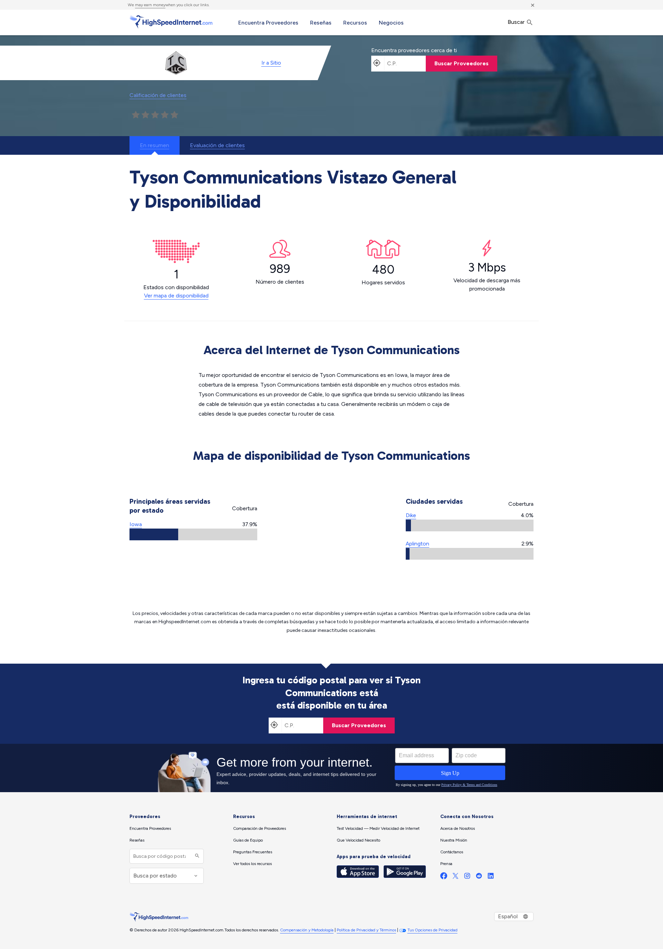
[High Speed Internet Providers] (170, 22)
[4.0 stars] (165, 115)
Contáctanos (451, 852)
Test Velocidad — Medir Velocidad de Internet (378, 828)
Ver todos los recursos (252, 863)
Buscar (517, 22)
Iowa (135, 524)
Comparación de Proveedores (259, 828)
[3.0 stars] (155, 115)
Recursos (355, 22)
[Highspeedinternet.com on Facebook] (443, 877)
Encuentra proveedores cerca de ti (414, 50)
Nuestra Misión (453, 840)
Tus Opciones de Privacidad (432, 930)
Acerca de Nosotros (457, 828)
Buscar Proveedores (461, 63)
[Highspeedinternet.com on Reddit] (478, 877)
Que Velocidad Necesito (358, 840)
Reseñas (321, 22)
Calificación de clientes (157, 95)
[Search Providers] (196, 856)
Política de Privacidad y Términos (366, 930)
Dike (411, 515)
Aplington (417, 543)
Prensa (446, 863)
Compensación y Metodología (307, 930)
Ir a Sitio (271, 62)
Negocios (391, 22)
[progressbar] (193, 534)
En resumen (154, 145)
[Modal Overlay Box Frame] (331, 768)
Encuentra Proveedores (268, 22)
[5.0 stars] (174, 115)
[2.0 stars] (145, 115)
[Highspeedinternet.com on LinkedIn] (490, 877)
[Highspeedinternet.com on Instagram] (467, 877)
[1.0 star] (136, 115)
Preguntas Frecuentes (252, 852)
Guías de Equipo (248, 840)
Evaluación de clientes (217, 145)
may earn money (150, 4)
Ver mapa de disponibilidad (176, 295)
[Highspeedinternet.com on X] (455, 877)
